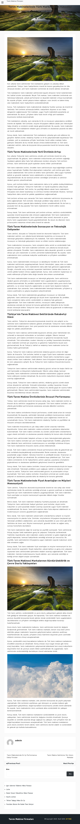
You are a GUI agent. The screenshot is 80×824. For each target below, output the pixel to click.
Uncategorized (23, 11)
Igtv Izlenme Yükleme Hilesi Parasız (18, 786)
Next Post (67, 763)
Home (14, 11)
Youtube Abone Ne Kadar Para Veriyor (20, 804)
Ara (7, 769)
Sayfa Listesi (11, 797)
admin (42, 18)
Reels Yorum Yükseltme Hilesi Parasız (19, 793)
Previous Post (14, 763)
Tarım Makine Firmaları (15, 1)
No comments (41, 23)
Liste (8, 789)
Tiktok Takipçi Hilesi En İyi (15, 800)
